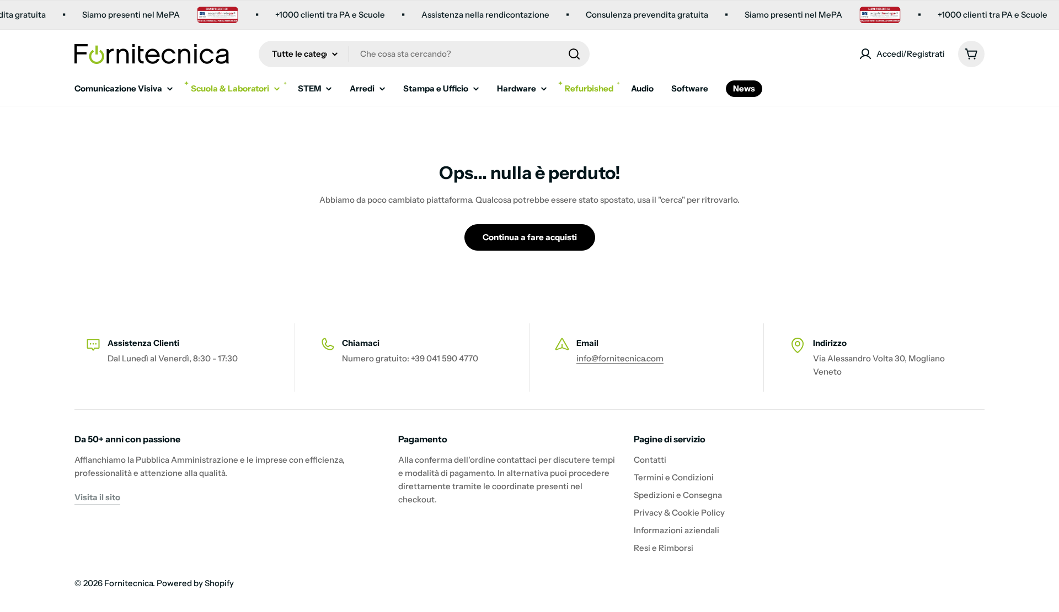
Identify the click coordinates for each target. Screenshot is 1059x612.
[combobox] (424, 54)
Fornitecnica (128, 583)
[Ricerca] (574, 54)
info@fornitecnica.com (620, 358)
